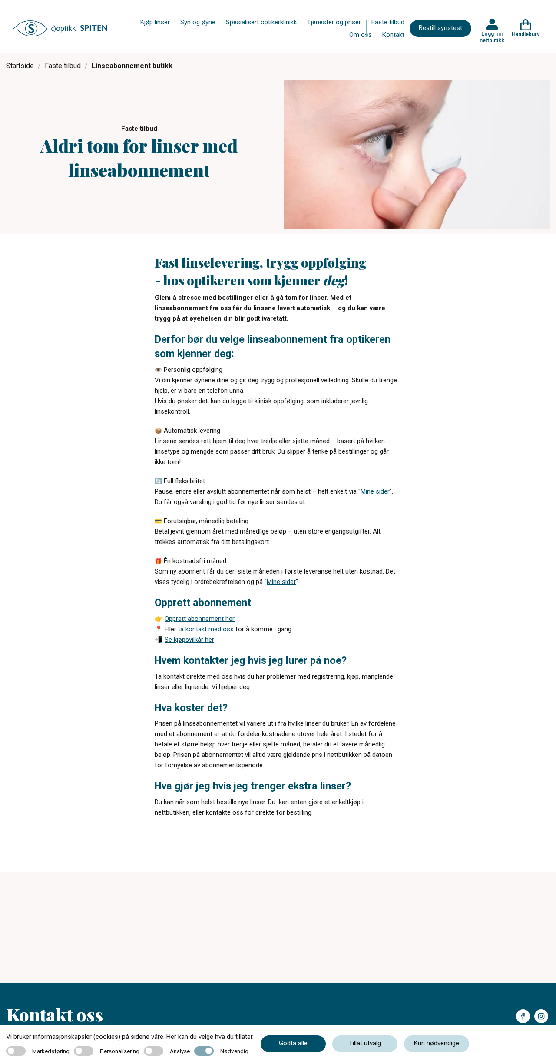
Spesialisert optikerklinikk (261, 22)
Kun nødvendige (436, 1043)
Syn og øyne (197, 22)
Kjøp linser (155, 22)
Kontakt (393, 35)
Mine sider (375, 491)
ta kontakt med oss (206, 629)
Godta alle (293, 1043)
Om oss (360, 35)
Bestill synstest (440, 28)
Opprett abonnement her (200, 619)
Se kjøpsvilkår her (189, 639)
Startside (20, 66)
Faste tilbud (387, 22)
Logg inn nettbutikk (492, 37)
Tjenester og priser (334, 22)
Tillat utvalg (365, 1043)
